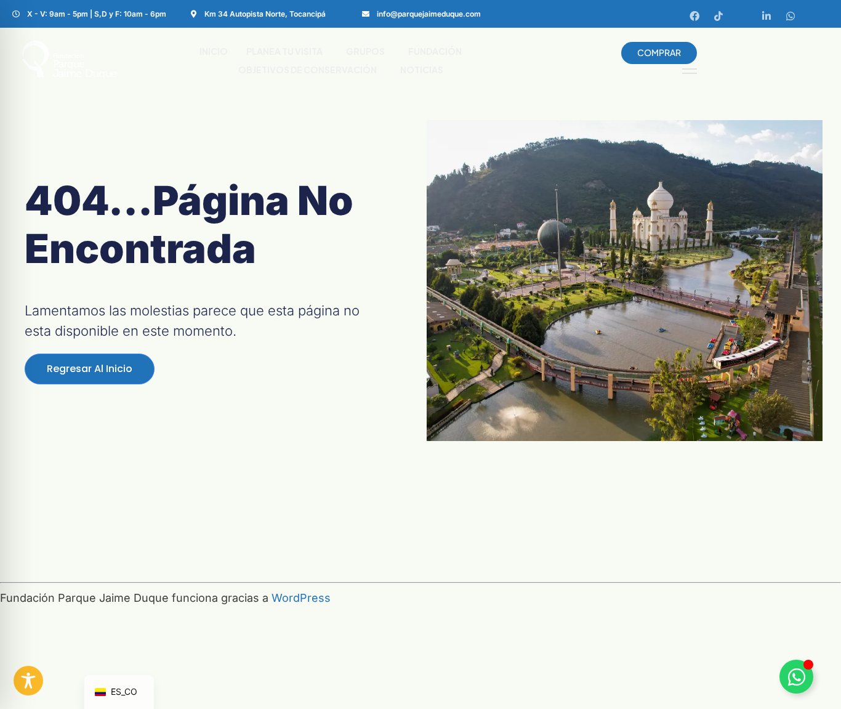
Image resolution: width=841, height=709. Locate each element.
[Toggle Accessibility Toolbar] (28, 681)
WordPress (301, 597)
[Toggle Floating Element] (796, 677)
